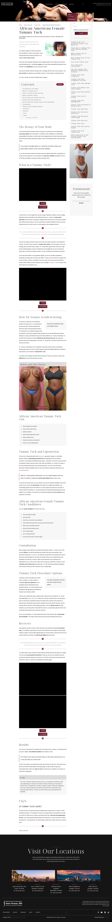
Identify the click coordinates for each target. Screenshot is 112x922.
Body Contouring (28, 25)
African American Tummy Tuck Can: (33, 97)
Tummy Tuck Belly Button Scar (80, 92)
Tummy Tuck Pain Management (77, 101)
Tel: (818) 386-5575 (37, 890)
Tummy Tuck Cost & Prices (78, 97)
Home (20, 25)
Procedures (49, 4)
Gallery (15, 912)
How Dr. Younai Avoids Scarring (32, 93)
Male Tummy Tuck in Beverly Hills (79, 54)
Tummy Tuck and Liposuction (31, 99)
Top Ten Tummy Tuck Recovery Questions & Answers (79, 71)
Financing (64, 4)
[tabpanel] (81, 161)
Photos (57, 4)
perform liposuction (33, 598)
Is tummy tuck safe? (30, 117)
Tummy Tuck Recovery (79, 109)
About (41, 4)
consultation (34, 554)
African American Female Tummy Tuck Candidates (38, 102)
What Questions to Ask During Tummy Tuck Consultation (79, 136)
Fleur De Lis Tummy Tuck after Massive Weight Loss (80, 49)
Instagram (42, 207)
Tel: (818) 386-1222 (19, 890)
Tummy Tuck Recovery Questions (79, 112)
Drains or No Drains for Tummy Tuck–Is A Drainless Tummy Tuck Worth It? (80, 43)
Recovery (25, 108)
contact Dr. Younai (54, 262)
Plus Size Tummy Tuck (79, 62)
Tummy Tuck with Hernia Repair (80, 127)
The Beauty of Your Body (29, 88)
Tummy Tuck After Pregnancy (78, 75)
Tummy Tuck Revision (79, 120)
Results (24, 111)
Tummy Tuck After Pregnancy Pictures (78, 79)
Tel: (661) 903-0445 (56, 892)
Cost (23, 113)
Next (65, 388)
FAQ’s (24, 115)
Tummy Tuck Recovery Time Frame (79, 117)
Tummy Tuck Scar (77, 123)
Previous (20, 388)
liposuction (41, 456)
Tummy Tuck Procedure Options (32, 106)
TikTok (43, 203)
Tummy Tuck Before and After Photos (80, 88)
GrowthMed (106, 917)
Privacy (84, 38)
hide (60, 84)
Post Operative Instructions (77, 65)
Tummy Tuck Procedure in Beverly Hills (81, 105)
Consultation (26, 104)
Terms (88, 38)
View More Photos (42, 407)
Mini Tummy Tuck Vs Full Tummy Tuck (80, 58)
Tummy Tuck (37, 25)
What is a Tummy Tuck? (29, 91)
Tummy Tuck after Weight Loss (80, 84)
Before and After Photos (29, 95)
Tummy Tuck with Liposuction (77, 131)
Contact (71, 4)
